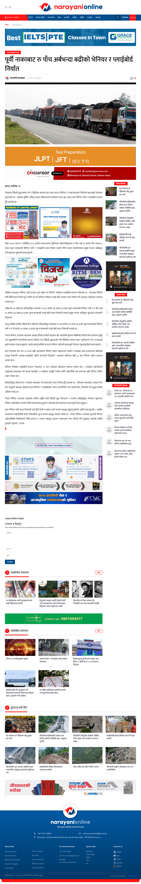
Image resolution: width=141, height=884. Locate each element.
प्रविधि (82, 17)
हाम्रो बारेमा (89, 851)
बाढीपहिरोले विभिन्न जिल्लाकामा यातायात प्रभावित (51, 768)
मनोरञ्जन (89, 17)
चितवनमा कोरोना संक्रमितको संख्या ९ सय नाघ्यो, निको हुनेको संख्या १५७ (124, 454)
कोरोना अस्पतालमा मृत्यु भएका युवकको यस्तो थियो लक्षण (124, 418)
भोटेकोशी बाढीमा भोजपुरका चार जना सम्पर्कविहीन (120, 768)
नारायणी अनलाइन (17, 78)
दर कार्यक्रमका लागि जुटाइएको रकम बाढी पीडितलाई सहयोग (19, 602)
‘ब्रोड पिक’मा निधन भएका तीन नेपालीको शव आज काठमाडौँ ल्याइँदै (86, 602)
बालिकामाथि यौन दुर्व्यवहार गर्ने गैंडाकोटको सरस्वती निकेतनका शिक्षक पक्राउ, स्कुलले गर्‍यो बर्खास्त (20, 693)
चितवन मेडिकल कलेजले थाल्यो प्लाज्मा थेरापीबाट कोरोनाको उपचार (123, 430)
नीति (87, 860)
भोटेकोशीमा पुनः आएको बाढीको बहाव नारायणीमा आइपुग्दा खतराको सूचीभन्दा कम (127, 252)
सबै (98, 572)
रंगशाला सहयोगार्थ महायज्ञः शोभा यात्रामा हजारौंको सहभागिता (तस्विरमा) (124, 406)
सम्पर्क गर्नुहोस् (90, 854)
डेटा (87, 863)
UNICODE (133, 17)
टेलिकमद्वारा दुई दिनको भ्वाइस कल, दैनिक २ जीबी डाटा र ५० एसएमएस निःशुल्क (86, 661)
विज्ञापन (88, 857)
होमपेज (30, 17)
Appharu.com (132, 876)
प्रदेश (59, 17)
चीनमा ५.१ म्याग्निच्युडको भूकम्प (17, 659)
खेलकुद (98, 17)
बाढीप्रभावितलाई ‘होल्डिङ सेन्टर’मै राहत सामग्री (127, 237)
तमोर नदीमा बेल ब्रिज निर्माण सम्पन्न (85, 767)
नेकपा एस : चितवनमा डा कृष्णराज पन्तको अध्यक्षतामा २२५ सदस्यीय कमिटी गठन (124, 393)
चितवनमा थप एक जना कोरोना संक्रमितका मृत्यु (122, 442)
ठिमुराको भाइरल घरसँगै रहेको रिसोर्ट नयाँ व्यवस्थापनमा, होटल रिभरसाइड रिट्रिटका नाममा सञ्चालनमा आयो (53, 603)
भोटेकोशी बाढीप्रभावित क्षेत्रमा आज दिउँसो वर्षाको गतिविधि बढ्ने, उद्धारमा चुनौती (127, 206)
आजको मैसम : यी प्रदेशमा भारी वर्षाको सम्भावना (53, 660)
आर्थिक (74, 17)
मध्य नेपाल (51, 17)
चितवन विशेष (40, 17)
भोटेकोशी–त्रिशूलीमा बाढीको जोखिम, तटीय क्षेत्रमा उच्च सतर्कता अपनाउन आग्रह (127, 222)
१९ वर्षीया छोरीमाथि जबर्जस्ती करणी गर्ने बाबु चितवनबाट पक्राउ (53, 691)
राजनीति (66, 17)
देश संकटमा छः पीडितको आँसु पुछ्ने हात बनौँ (126, 191)
